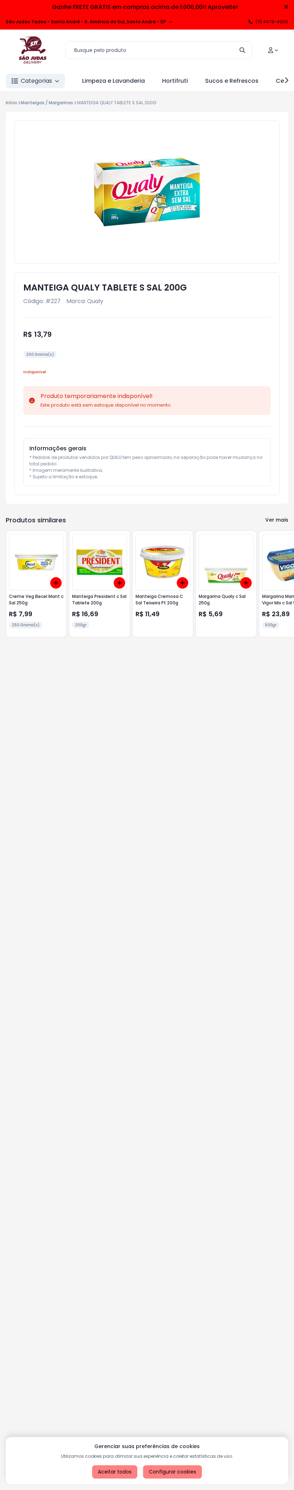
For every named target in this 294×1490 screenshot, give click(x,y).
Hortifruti (175, 81)
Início (11, 103)
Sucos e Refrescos (232, 81)
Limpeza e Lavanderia (113, 81)
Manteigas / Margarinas (47, 103)
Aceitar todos (115, 1471)
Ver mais (276, 519)
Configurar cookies (172, 1471)
